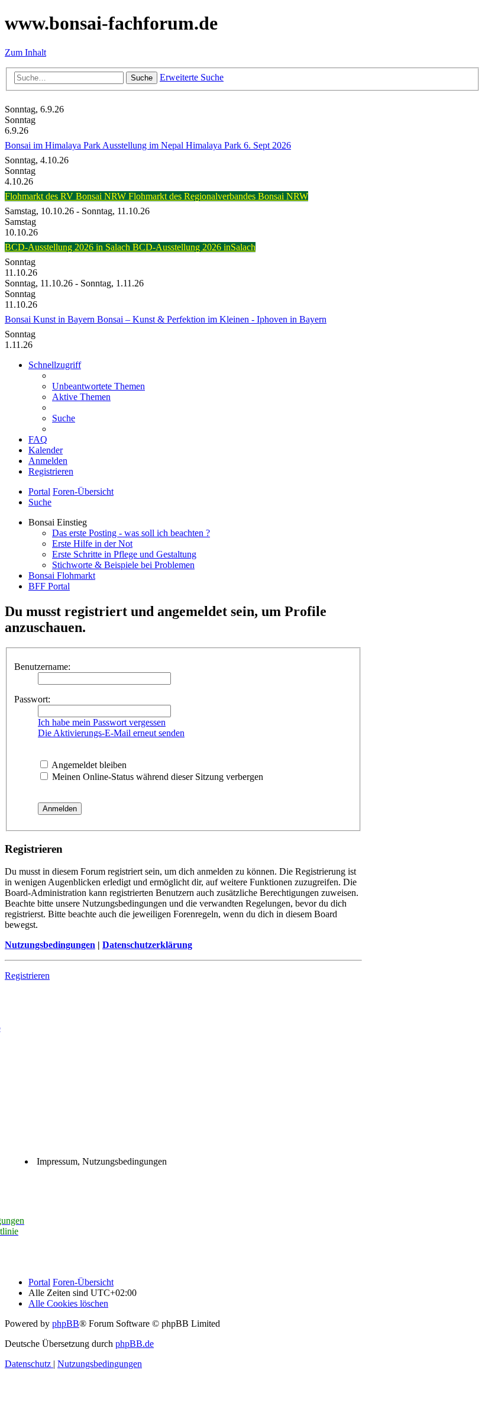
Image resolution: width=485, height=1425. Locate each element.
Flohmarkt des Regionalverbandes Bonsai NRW (218, 196)
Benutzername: (42, 667)
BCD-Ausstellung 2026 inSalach (194, 247)
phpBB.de (134, 1344)
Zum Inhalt (25, 52)
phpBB (65, 1323)
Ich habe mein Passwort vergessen (102, 722)
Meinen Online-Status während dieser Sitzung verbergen (156, 777)
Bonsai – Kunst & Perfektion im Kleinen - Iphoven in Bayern (211, 319)
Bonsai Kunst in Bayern (51, 319)
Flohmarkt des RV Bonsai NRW (66, 196)
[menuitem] (98, 386)
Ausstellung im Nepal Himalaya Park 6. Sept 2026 (196, 145)
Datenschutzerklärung (147, 945)
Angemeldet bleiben (88, 765)
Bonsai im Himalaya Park (53, 145)
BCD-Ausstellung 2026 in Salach (68, 247)
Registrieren (27, 976)
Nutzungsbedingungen (50, 945)
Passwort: (32, 699)
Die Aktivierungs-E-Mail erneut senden (111, 733)
